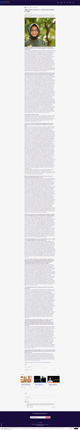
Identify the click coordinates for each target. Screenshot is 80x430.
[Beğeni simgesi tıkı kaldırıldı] (27, 407)
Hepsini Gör (58, 374)
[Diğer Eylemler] (54, 7)
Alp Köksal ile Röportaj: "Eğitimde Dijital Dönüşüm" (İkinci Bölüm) (53, 384)
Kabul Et (76, 428)
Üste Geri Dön (1, 425)
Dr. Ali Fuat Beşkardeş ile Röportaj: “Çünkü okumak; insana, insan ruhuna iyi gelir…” (25, 384)
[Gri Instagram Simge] (39, 422)
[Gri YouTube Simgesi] (41, 422)
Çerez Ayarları (71, 428)
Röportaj (26, 364)
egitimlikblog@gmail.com (40, 425)
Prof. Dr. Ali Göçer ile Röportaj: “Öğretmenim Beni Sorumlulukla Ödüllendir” (39, 384)
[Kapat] (79, 428)
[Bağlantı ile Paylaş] (31, 367)
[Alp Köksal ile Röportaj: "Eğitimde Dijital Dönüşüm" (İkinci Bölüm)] (54, 379)
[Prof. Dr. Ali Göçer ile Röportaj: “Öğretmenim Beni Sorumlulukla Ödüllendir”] (40, 379)
